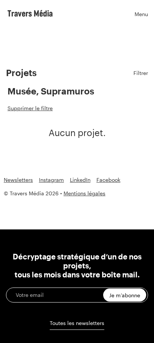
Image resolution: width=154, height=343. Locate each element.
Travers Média (30, 13)
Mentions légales (84, 193)
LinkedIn (80, 180)
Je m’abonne (124, 295)
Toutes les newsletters (77, 323)
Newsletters (18, 180)
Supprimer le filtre (30, 108)
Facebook (108, 180)
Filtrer (140, 73)
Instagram (51, 180)
